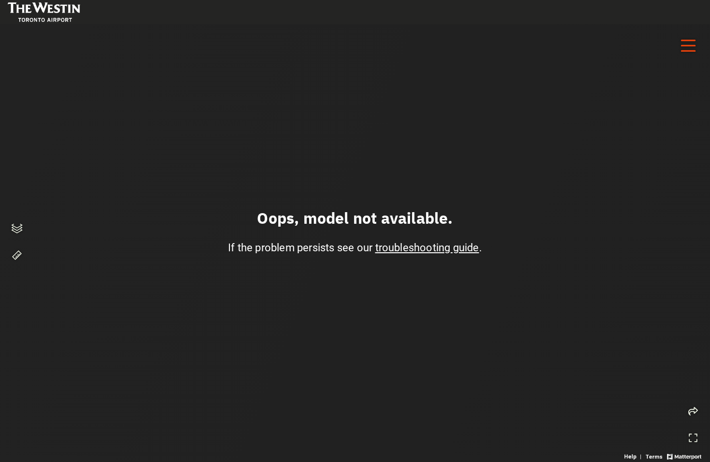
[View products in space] (688, 46)
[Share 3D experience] (693, 411)
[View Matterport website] (684, 456)
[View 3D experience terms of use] (655, 456)
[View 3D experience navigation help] (634, 456)
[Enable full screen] (693, 438)
